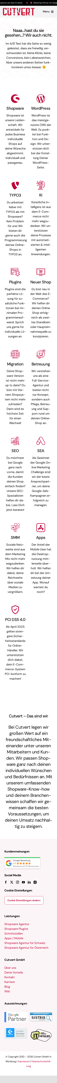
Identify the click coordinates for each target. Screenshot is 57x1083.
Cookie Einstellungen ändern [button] (23, 900)
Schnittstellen (13, 933)
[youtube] (23, 882)
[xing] (35, 882)
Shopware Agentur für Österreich (26, 948)
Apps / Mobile (13, 938)
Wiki (7, 991)
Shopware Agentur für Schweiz (24, 943)
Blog (7, 987)
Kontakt (9, 977)
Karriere (9, 982)
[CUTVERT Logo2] (19, 11)
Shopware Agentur (16, 924)
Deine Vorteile (13, 972)
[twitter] (11, 882)
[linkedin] (29, 882)
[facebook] (5, 882)
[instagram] (17, 882)
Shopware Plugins (16, 929)
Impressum (24, 1061)
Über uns (10, 968)
